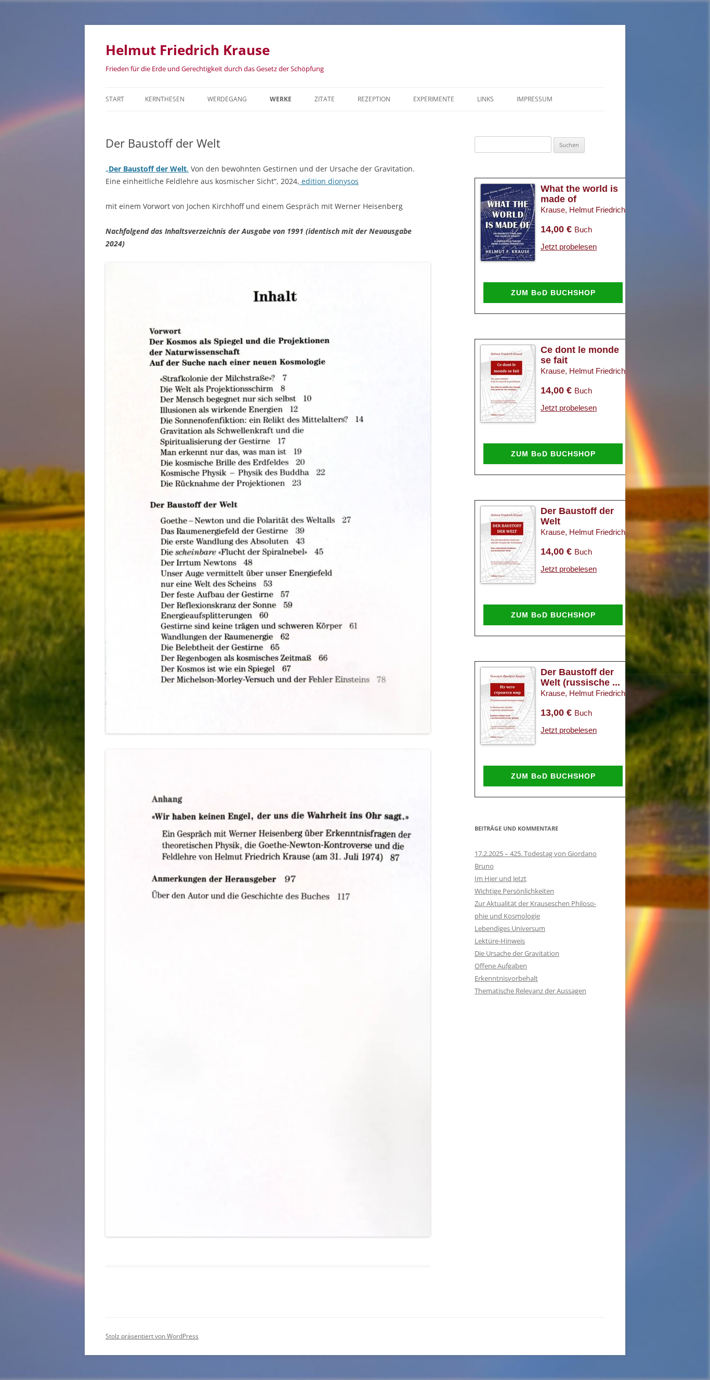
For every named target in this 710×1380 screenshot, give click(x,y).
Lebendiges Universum (510, 928)
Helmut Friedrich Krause (188, 50)
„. (147, 169)
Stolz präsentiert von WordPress (152, 1336)
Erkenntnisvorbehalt (506, 978)
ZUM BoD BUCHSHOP (553, 292)
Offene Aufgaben (501, 965)
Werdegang (227, 99)
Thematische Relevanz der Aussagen (530, 990)
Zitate (324, 99)
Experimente (433, 99)
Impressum (535, 99)
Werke (281, 99)
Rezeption (374, 99)
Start (115, 99)
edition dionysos (329, 181)
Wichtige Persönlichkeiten (514, 891)
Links (485, 99)
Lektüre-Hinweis (500, 940)
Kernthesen (165, 99)
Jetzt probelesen (569, 246)
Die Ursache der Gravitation (517, 953)
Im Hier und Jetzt (501, 878)
